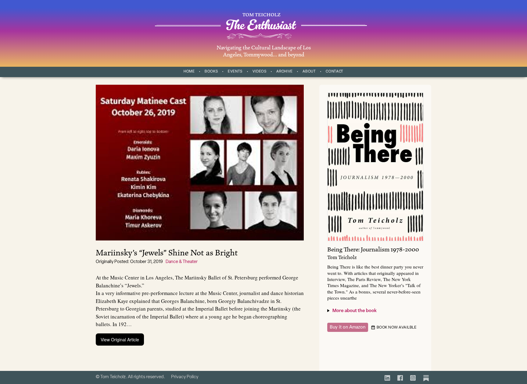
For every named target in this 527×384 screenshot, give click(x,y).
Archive (284, 71)
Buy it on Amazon (347, 327)
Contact (334, 71)
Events (235, 71)
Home (189, 71)
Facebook (399, 376)
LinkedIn (386, 376)
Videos (260, 71)
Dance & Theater (182, 262)
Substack (425, 376)
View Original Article (120, 339)
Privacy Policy (184, 377)
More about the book (354, 311)
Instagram (412, 376)
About (309, 71)
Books (211, 71)
